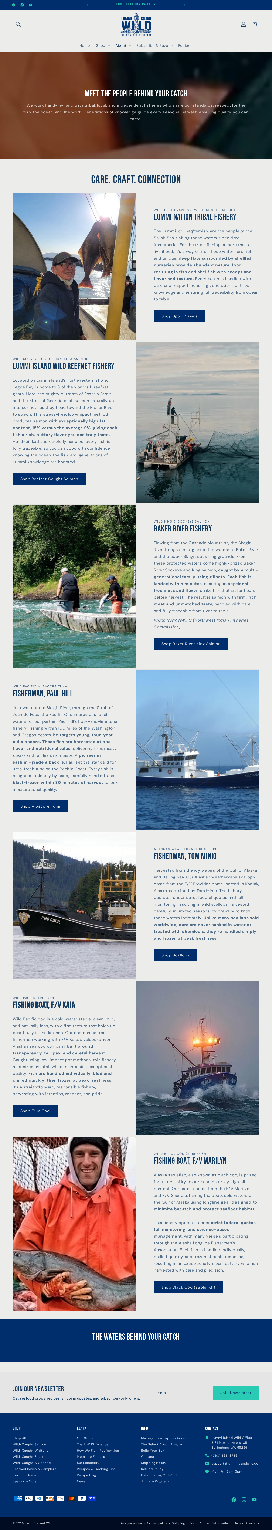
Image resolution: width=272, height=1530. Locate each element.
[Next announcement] (184, 5)
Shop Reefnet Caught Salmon (49, 478)
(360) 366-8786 (224, 1455)
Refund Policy (152, 1469)
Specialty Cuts (25, 1481)
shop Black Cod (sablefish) (188, 1287)
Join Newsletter (236, 1392)
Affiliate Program (155, 1481)
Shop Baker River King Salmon (191, 643)
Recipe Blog (86, 1475)
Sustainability (88, 1463)
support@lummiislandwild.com (236, 1463)
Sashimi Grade (24, 1475)
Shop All (19, 1438)
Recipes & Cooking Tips (96, 1469)
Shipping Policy (153, 1463)
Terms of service (247, 1523)
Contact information (215, 1523)
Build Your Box (152, 1450)
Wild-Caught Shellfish (30, 1457)
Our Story (85, 1438)
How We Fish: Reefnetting (98, 1450)
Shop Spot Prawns (180, 316)
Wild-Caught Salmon (29, 1444)
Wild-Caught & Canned (32, 1463)
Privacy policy (131, 1523)
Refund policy (157, 1523)
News (81, 1481)
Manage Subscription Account (166, 1438)
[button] (18, 24)
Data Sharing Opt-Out (159, 1475)
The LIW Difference (93, 1444)
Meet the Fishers (91, 1457)
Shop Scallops (176, 955)
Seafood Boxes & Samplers (34, 1469)
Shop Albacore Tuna (40, 806)
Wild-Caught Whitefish (32, 1450)
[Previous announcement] (87, 5)
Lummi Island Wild (39, 1523)
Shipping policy (183, 1523)
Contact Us (150, 1457)
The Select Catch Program (162, 1444)
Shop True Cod (35, 1111)
